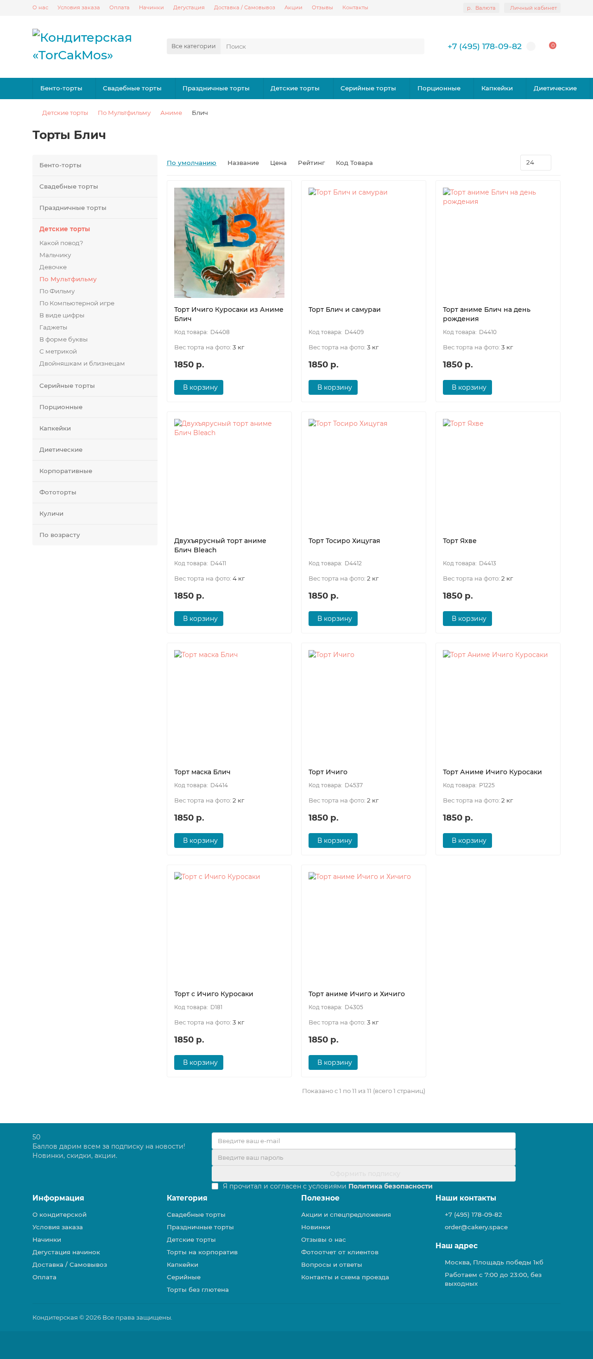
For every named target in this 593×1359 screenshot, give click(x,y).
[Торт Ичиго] (364, 705)
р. (481, 8)
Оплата (119, 7)
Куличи (51, 513)
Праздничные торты (216, 88)
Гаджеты (53, 327)
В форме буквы (63, 339)
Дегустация (189, 7)
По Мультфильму (124, 112)
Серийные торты (368, 88)
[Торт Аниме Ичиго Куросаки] (498, 705)
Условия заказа (78, 7)
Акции (293, 7)
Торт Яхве (460, 541)
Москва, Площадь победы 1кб (494, 1262)
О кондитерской (59, 1214)
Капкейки (497, 88)
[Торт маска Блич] (229, 705)
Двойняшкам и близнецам (82, 363)
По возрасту (59, 534)
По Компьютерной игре (76, 303)
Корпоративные (65, 470)
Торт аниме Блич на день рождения (486, 314)
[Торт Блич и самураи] (364, 243)
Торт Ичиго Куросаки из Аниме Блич (229, 314)
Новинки (315, 1227)
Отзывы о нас (323, 1239)
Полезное (320, 1198)
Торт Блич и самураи (345, 309)
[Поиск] (414, 46)
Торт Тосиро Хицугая (344, 541)
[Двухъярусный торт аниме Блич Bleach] (229, 474)
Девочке (53, 267)
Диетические (555, 88)
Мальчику (55, 255)
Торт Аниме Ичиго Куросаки (492, 772)
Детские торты (295, 88)
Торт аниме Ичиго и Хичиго (357, 994)
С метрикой (58, 351)
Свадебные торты (132, 88)
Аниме (171, 112)
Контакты (355, 7)
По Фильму (57, 291)
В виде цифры (61, 315)
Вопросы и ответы (331, 1264)
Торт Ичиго (328, 772)
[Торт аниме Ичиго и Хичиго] (364, 927)
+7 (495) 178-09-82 (485, 46)
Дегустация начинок (66, 1252)
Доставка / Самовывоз (244, 7)
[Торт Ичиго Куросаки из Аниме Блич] (229, 243)
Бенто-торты (61, 88)
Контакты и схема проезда (345, 1277)
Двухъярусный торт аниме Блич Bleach (220, 545)
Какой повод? (61, 243)
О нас (40, 7)
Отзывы (322, 7)
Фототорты (57, 492)
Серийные (184, 1277)
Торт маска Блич (202, 772)
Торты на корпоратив (202, 1252)
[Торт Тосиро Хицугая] (364, 474)
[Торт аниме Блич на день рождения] (498, 243)
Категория (187, 1198)
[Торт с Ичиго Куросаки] (229, 927)
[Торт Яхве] (498, 474)
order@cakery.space (476, 1227)
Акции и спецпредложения (346, 1214)
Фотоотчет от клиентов (340, 1252)
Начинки (151, 7)
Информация (58, 1198)
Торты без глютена (198, 1289)
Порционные (439, 88)
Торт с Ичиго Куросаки (213, 994)
